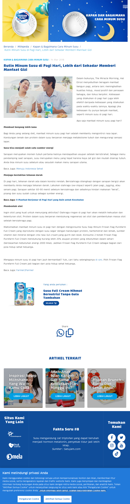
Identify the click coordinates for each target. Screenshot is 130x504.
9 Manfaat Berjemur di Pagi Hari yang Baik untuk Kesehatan (50, 200)
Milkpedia (23, 46)
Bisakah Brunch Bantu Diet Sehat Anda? (106, 384)
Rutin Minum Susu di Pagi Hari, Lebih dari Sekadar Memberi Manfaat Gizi (48, 50)
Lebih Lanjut (21, 396)
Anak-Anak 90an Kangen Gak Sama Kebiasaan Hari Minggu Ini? (64, 380)
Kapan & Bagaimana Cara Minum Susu (55, 46)
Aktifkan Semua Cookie (58, 499)
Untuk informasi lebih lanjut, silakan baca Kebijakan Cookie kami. (72, 491)
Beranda (9, 46)
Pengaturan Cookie (29, 499)
